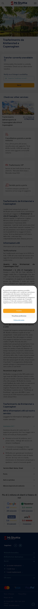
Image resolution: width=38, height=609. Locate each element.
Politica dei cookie (19, 320)
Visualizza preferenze (19, 316)
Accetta (19, 311)
